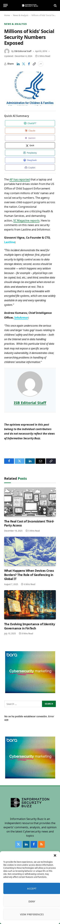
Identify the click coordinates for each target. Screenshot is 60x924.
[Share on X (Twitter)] (23, 64)
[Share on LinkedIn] (18, 64)
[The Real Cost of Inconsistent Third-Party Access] (30, 502)
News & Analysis (20, 15)
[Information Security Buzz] (30, 5)
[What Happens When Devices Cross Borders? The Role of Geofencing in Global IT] (30, 551)
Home (7, 15)
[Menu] (5, 5)
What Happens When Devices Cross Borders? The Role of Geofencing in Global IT (29, 575)
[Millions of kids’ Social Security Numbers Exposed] (30, 89)
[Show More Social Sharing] (40, 64)
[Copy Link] (34, 64)
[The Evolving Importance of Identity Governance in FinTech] (30, 604)
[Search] (55, 5)
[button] (55, 855)
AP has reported (20, 179)
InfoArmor (21, 317)
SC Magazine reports (26, 220)
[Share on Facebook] (28, 64)
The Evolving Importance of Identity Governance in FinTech (29, 626)
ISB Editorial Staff (22, 51)
